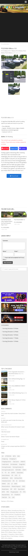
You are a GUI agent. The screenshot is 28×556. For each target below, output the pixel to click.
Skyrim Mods (19, 534)
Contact (17, 552)
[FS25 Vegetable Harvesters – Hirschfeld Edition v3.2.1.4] (4, 374)
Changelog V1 (12, 459)
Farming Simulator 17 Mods (10, 338)
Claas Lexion (16, 461)
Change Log (5, 459)
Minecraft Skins (5, 536)
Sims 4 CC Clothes (10, 522)
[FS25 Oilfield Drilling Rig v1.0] (4, 381)
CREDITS (23, 461)
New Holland (21, 489)
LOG (8, 483)
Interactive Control (6, 481)
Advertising (12, 552)
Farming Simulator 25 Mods (8, 545)
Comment (5, 240)
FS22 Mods (4, 516)
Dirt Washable (13, 464)
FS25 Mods (8, 520)
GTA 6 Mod (8, 518)
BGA (19, 456)
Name (5, 251)
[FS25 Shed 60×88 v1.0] (20, 214)
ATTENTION (8, 456)
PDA (8, 492)
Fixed (2, 441)
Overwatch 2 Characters (7, 534)
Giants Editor (20, 472)
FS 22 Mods (4, 524)
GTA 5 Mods (8, 532)
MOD (23, 486)
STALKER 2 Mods (17, 518)
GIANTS (13, 472)
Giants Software (6, 475)
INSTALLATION (18, 478)
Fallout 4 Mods (17, 532)
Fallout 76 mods (17, 520)
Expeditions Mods (21, 522)
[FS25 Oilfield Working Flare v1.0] (4, 395)
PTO (24, 492)
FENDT (24, 470)
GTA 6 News (10, 501)
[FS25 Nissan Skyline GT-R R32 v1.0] (4, 402)
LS (12, 483)
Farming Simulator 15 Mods (10, 341)
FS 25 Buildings (5, 44)
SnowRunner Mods (19, 514)
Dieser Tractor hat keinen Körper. (10, 436)
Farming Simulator (6, 467)
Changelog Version (6, 461)
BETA (14, 456)
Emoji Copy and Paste (15, 524)
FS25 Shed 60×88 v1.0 (19, 219)
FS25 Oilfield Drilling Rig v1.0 (16, 379)
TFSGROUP (17, 494)
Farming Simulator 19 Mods (10, 335)
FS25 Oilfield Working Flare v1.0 (17, 393)
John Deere (22, 481)
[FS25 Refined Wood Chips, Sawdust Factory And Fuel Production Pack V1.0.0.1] (7, 214)
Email (16, 251)
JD (16, 481)
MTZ (15, 489)
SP (12, 494)
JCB (13, 481)
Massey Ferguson (16, 486)
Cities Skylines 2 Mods (14, 528)
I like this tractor (5, 432)
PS (20, 492)
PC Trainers (4, 528)
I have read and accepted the (13, 258)
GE (8, 472)
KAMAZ (4, 483)
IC (19, 475)
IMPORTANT (5, 478)
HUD (16, 475)
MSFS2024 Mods (6, 510)
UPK (13, 497)
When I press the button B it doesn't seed (12, 427)
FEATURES (18, 470)
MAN (15, 483)
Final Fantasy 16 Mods (17, 536)
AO (2, 456)
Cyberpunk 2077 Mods (14, 516)
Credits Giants (5, 464)
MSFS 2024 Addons (6, 538)
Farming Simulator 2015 (8, 470)
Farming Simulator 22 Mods (10, 331)
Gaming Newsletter (20, 526)
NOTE (3, 492)
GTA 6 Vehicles (9, 514)
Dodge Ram (22, 464)
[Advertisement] (14, 28)
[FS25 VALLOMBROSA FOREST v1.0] (4, 388)
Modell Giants (5, 489)
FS (5, 472)
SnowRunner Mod (17, 510)
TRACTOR (4, 497)
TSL (9, 497)
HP (12, 475)
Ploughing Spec (14, 492)
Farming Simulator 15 (18, 467)
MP (11, 489)
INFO (11, 478)
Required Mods (5, 494)
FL (2, 472)
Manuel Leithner (6, 486)
